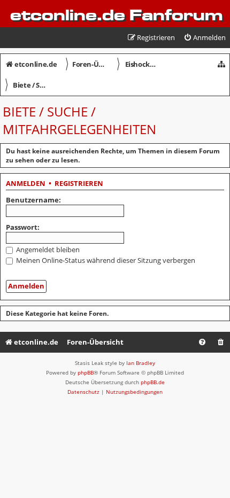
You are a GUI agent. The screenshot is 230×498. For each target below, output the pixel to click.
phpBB (86, 372)
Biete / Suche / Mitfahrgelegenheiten (79, 120)
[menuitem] (204, 37)
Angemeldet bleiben (47, 249)
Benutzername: (33, 200)
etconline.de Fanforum (116, 15)
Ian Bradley (140, 363)
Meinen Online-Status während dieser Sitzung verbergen (104, 260)
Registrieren (79, 184)
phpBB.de (153, 382)
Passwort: (23, 227)
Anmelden (25, 184)
